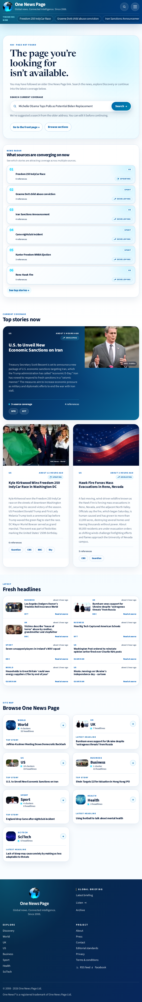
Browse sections (58, 127)
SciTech (24, 837)
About (79, 931)
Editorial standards (87, 948)
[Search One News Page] (124, 7)
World (23, 724)
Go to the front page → (26, 127)
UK (92, 724)
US (23, 762)
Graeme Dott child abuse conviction (78, 19)
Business (97, 762)
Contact (80, 942)
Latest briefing (84, 895)
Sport (25, 799)
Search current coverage (26, 97)
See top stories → (19, 290)
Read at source (61, 614)
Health (93, 800)
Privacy (80, 954)
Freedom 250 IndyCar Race (35, 19)
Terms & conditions (87, 960)
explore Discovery (103, 84)
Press (79, 937)
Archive (80, 910)
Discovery (8, 931)
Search (121, 106)
